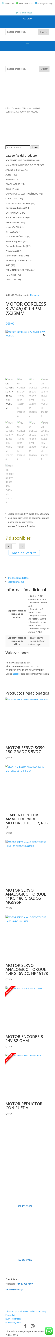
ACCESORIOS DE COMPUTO (20, 160)
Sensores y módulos (16, 260)
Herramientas (12, 222)
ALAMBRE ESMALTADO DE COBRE (23, 165)
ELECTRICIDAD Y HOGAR (18, 203)
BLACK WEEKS (13, 184)
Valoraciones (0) (16, 581)
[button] (44, 335)
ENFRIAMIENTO (14, 212)
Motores (27, 108)
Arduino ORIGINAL (15, 169)
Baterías (10, 179)
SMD (8, 265)
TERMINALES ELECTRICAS (19, 270)
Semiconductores (14, 255)
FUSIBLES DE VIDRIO (16, 217)
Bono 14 (10, 188)
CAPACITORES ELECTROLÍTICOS (22, 193)
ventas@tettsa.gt (45, 3)
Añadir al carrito (24, 553)
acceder (16, 673)
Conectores (11, 198)
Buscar (43, 31)
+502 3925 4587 (25, 3)
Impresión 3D (12, 227)
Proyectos (16, 108)
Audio (8, 174)
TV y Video (11, 274)
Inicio (8, 108)
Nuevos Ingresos (14, 241)
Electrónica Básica (15, 207)
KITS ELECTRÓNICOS (16, 236)
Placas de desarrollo (16, 246)
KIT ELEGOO (12, 231)
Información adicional (18, 577)
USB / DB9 (11, 279)
